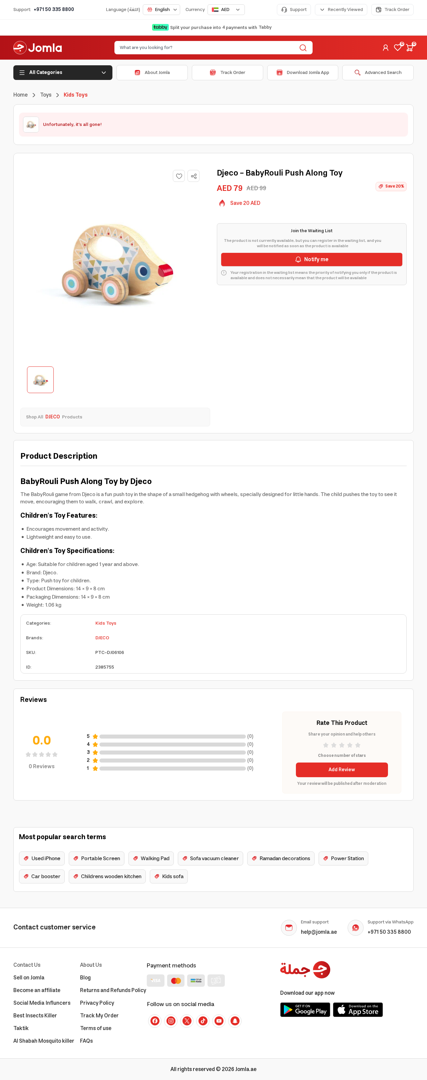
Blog (85, 978)
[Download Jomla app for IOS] (358, 1009)
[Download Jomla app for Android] (305, 1009)
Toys (45, 95)
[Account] (386, 48)
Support (298, 10)
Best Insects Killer (35, 1016)
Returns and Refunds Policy (113, 990)
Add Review (342, 770)
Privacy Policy (97, 1003)
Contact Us (26, 965)
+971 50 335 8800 (54, 9)
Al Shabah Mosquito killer (43, 1041)
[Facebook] (155, 1021)
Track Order (396, 10)
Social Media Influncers (41, 1003)
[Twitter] (187, 1021)
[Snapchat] (235, 1021)
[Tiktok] (203, 1021)
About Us (91, 965)
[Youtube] (219, 1021)
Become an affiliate (36, 990)
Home (20, 95)
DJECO (102, 638)
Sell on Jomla (28, 978)
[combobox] (161, 9)
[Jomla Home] (37, 47)
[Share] (194, 176)
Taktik (21, 1028)
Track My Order (99, 1016)
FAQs (86, 1041)
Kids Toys (105, 623)
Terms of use (95, 1028)
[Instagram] (171, 1021)
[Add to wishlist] (179, 176)
